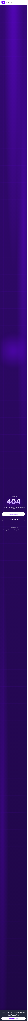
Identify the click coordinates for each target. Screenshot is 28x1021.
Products (10, 530)
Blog (15, 530)
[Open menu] (24, 2)
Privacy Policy (15, 1015)
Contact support (13, 519)
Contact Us (21, 530)
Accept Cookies (13, 1018)
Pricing (5, 530)
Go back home (13, 514)
